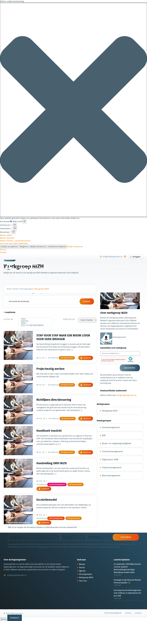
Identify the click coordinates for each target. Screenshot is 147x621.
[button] (73, 110)
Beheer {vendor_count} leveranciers (15, 241)
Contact (138, 613)
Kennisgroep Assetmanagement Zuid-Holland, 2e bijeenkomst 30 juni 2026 (127, 593)
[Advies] (35, 319)
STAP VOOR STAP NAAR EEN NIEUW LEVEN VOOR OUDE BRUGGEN (63, 337)
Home (67, 266)
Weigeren (24, 247)
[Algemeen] (35, 321)
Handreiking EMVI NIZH (51, 463)
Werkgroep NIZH (67, 358)
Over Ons (137, 266)
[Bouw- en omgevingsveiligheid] (35, 325)
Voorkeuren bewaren (57, 247)
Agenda (105, 266)
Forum (86, 266)
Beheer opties (6, 235)
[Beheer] (35, 323)
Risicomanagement (56, 518)
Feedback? (14, 618)
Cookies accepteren (9, 247)
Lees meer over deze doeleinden (14, 243)
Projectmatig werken (50, 369)
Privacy (3, 250)
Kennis (95, 266)
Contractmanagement (57, 484)
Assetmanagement (111, 427)
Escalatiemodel (46, 499)
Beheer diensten (7, 238)
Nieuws (76, 266)
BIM (103, 435)
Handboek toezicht (49, 430)
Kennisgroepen (121, 266)
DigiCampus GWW (110, 459)
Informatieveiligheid (112, 613)
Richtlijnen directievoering (53, 400)
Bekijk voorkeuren (38, 247)
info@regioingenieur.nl (126, 395)
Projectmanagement (111, 467)
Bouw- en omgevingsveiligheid (116, 443)
